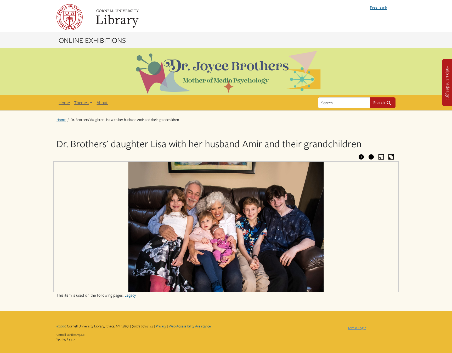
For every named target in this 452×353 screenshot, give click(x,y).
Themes (81, 102)
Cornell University (69, 17)
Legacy (130, 295)
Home (64, 102)
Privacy (161, 326)
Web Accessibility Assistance (190, 326)
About (102, 102)
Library (117, 17)
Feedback (378, 7)
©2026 (61, 326)
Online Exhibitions (92, 40)
